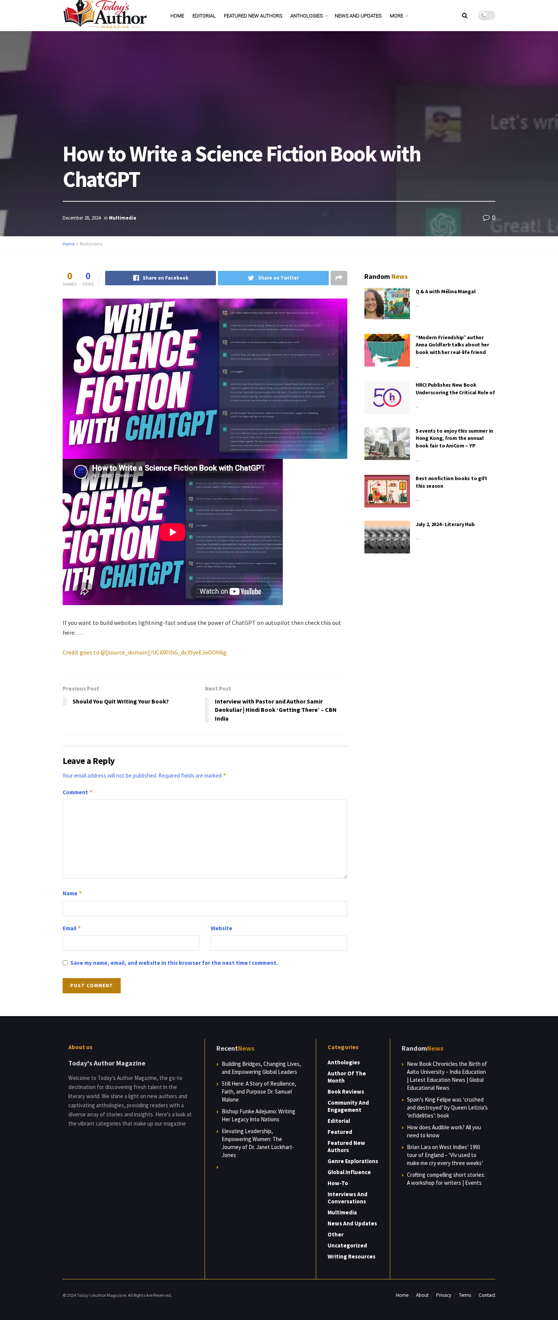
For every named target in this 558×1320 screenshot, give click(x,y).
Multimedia (122, 218)
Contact (487, 1295)
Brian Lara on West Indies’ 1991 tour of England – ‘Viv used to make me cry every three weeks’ (445, 1155)
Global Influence (349, 1172)
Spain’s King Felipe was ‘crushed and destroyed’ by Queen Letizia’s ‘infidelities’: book (447, 1107)
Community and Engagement (348, 1106)
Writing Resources (351, 1256)
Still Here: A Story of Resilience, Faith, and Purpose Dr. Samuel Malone (259, 1091)
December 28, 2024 (82, 218)
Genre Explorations (353, 1161)
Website (221, 928)
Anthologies (306, 16)
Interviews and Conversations (347, 1197)
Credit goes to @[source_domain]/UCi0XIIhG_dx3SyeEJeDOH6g (145, 652)
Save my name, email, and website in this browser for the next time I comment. (174, 962)
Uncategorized (347, 1245)
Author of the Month (347, 1077)
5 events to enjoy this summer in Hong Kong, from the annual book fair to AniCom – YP (454, 438)
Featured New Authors (253, 16)
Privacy (443, 1295)
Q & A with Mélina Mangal (445, 291)
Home (177, 16)
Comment (78, 792)
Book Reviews (346, 1091)
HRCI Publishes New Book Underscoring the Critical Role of (455, 388)
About (422, 1295)
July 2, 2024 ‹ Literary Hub (445, 524)
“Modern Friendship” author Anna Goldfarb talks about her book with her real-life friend (452, 345)
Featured (340, 1131)
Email (72, 928)
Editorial (204, 16)
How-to (338, 1183)
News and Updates (358, 16)
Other (336, 1234)
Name (72, 893)
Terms (465, 1295)
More (396, 16)
